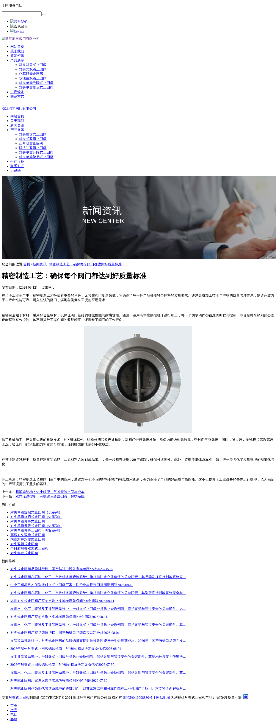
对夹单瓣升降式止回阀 (27, 521)
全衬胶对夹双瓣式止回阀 (29, 548)
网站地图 (163, 697)
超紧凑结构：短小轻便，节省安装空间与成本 (50, 492)
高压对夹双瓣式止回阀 (27, 535)
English (19, 31)
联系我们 (21, 21)
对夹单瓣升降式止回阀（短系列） (36, 526)
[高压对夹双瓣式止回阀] (138, 432)
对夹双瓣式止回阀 (24, 544)
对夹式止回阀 (19, 697)
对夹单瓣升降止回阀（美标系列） (36, 530)
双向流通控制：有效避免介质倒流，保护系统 (50, 496)
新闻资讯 (40, 264)
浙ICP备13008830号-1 (139, 697)
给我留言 (21, 26)
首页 (26, 264)
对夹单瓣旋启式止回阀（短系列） (36, 517)
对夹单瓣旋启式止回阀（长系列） (36, 512)
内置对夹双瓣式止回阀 (27, 539)
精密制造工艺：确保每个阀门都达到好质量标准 (85, 264)
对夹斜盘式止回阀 (24, 553)
